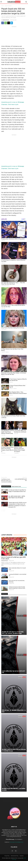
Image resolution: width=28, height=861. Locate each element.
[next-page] (4, 510)
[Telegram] (11, 23)
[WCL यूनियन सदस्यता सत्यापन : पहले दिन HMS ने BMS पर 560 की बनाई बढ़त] (4, 498)
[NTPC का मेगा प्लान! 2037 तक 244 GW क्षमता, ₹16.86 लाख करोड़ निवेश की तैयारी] (4, 582)
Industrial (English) (8, 5)
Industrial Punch (5, 19)
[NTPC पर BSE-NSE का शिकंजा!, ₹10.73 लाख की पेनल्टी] (4, 569)
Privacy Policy (6, 855)
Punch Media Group (20, 829)
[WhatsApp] (5, 23)
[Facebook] (2, 23)
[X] (8, 23)
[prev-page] (2, 510)
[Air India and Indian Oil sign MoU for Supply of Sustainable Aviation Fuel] (4, 491)
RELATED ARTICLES (6, 486)
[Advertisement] (14, 35)
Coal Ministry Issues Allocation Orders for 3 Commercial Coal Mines (6, 481)
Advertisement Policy (14, 855)
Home (2, 5)
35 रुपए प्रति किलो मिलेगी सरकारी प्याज (21, 480)
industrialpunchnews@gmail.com (16, 842)
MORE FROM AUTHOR (16, 486)
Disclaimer (22, 855)
